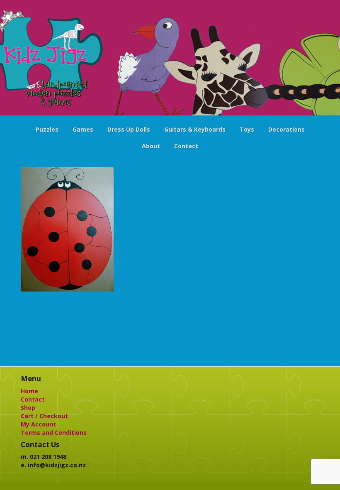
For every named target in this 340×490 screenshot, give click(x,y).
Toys (247, 129)
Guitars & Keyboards (195, 129)
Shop (28, 408)
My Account (38, 424)
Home (29, 391)
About (151, 146)
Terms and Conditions (54, 432)
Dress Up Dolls (128, 129)
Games (83, 129)
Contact (186, 146)
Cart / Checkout (44, 416)
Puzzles (47, 129)
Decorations (286, 129)
